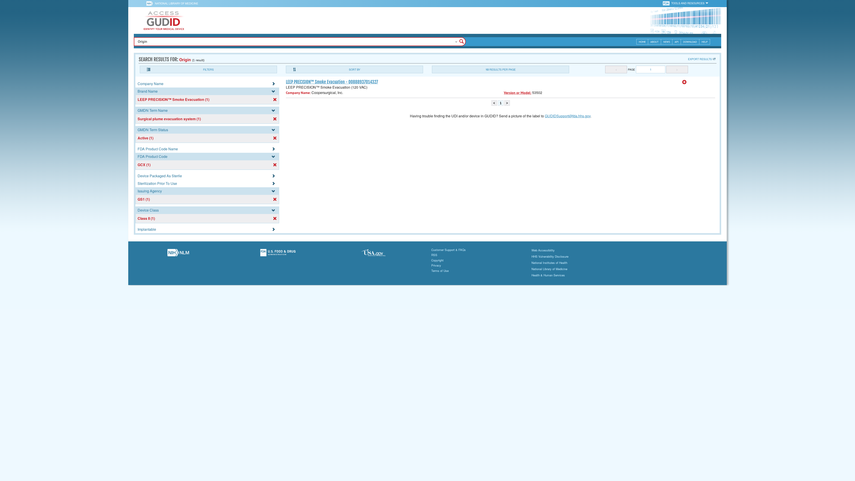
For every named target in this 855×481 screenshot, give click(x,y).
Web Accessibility (543, 250)
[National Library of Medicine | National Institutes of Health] (178, 254)
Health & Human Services (548, 275)
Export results (700, 59)
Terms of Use (440, 271)
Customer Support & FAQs (448, 250)
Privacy (436, 265)
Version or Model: (517, 92)
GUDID (164, 20)
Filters (208, 69)
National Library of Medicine (176, 3)
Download (690, 41)
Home (642, 41)
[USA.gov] (377, 254)
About (654, 41)
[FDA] (666, 3)
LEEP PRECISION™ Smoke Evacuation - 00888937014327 (332, 82)
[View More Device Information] (684, 82)
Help (705, 41)
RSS (434, 255)
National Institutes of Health (549, 263)
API (676, 41)
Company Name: (298, 92)
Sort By (354, 69)
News (666, 41)
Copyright (437, 260)
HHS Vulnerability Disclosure (549, 256)
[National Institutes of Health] (150, 3)
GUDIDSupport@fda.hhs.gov (567, 115)
